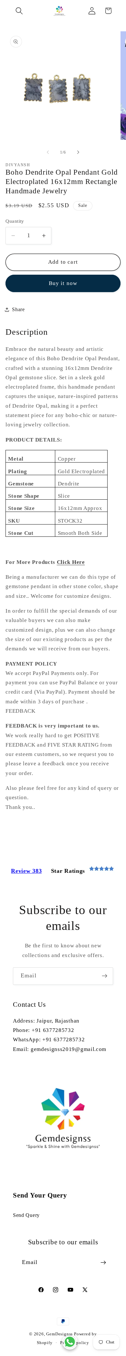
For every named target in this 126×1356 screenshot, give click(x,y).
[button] (19, 11)
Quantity (14, 221)
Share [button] (18, 309)
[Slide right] (78, 152)
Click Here (71, 562)
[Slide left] (48, 152)
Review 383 (26, 871)
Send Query (26, 1215)
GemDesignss (59, 1334)
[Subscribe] (104, 976)
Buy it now (63, 283)
